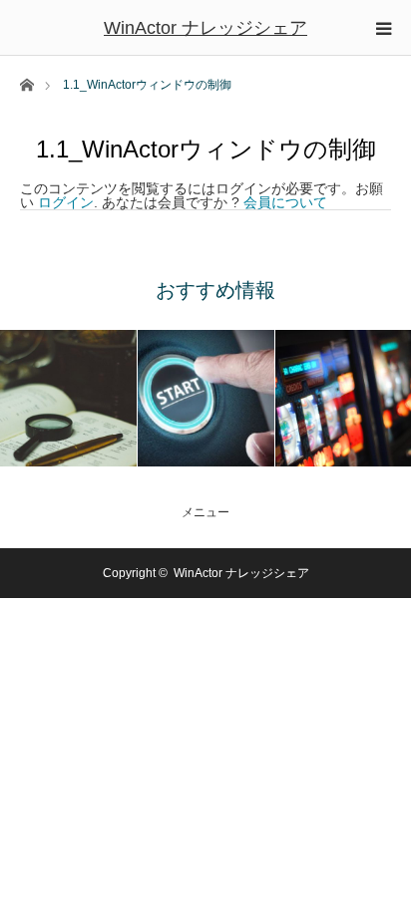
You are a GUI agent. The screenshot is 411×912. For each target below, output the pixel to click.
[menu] (383, 28)
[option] (69, 398)
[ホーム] (26, 83)
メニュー (205, 512)
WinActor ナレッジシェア (205, 28)
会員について (285, 202)
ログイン (66, 202)
